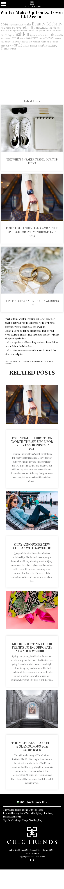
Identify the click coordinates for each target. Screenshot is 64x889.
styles (25, 45)
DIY (45, 30)
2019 (4, 23)
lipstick (22, 38)
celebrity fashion (11, 28)
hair (51, 34)
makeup (32, 37)
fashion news (34, 35)
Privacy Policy (35, 850)
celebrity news (32, 27)
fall (2, 34)
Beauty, (17, 361)
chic (54, 28)
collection (20, 30)
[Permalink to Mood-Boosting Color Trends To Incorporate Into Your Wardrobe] (32, 628)
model (42, 38)
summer (32, 45)
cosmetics (29, 30)
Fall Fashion (9, 35)
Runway (24, 41)
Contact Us (23, 850)
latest (14, 37)
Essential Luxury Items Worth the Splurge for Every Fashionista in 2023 (32, 443)
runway (16, 41)
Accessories (24, 24)
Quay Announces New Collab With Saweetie (32, 546)
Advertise (13, 850)
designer (39, 30)
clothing (11, 30)
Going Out (44, 35)
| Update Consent (32, 853)
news (49, 37)
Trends (5, 48)
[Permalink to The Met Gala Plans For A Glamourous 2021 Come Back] (32, 727)
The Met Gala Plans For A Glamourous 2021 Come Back (32, 746)
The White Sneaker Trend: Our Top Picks (23, 809)
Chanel (47, 28)
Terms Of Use (49, 850)
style (18, 45)
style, (52, 361)
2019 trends (13, 25)
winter (13, 48)
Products (57, 38)
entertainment (54, 30)
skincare (45, 41)
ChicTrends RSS (36, 802)
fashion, (36, 361)
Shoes (32, 41)
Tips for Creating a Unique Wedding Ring (23, 820)
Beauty (38, 24)
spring (55, 41)
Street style (7, 45)
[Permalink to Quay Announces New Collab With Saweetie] (32, 529)
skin (37, 41)
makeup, (45, 361)
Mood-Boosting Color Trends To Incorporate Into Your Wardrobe (32, 647)
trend (40, 45)
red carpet (6, 41)
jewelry (57, 35)
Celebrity (54, 23)
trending (50, 45)
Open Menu (3, 3)
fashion (21, 34)
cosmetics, (26, 361)
